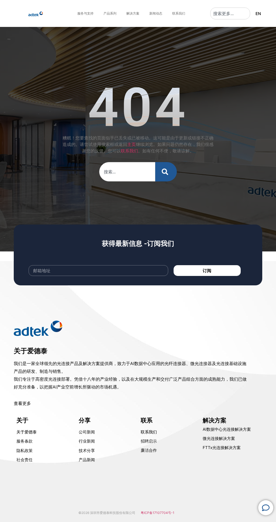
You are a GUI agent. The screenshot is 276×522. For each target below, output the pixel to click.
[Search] (166, 171)
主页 (131, 144)
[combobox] (230, 13)
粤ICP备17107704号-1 (157, 513)
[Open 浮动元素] (265, 507)
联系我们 (129, 150)
